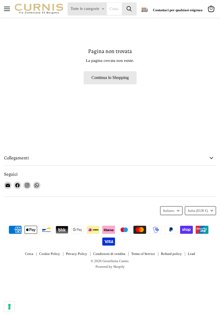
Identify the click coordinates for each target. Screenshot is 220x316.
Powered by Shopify (110, 267)
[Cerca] (129, 9)
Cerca (29, 254)
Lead (191, 254)
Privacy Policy (76, 254)
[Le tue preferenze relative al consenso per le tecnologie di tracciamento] (9, 307)
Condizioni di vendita (109, 254)
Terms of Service (143, 254)
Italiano (168, 211)
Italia (198, 211)
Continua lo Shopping (110, 77)
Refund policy (171, 254)
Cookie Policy (49, 254)
